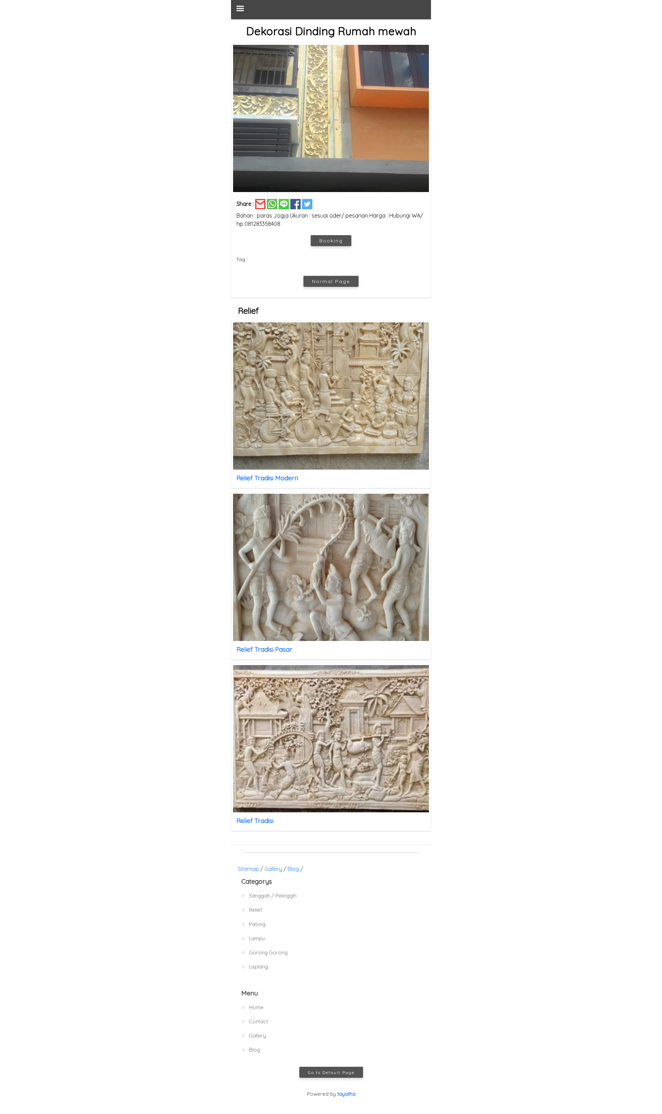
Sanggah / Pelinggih (273, 895)
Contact (258, 1021)
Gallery (273, 868)
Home (256, 1007)
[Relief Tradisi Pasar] (331, 567)
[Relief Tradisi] (331, 738)
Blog (293, 868)
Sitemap (248, 868)
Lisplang (258, 966)
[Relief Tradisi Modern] (331, 396)
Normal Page (331, 281)
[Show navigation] (331, 9)
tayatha (346, 1094)
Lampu (257, 938)
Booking (331, 241)
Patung (257, 924)
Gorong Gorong (268, 952)
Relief (255, 909)
